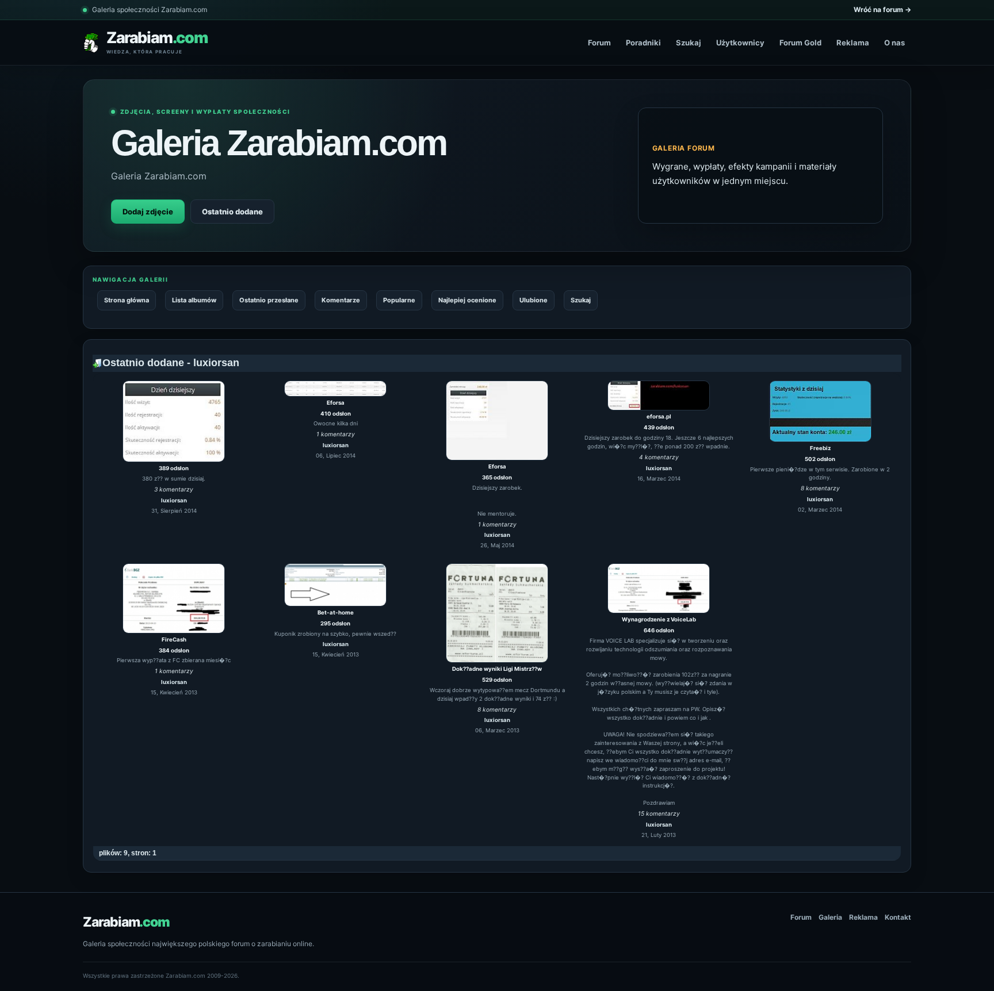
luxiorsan (174, 500)
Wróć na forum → (882, 9)
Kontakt (898, 917)
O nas (894, 42)
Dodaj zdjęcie (148, 211)
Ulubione (533, 300)
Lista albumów (194, 300)
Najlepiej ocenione (467, 300)
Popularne (399, 300)
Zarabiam (126, 922)
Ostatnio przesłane (269, 300)
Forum (599, 42)
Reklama (852, 42)
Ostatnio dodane (232, 211)
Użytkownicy (740, 42)
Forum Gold (800, 42)
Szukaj (688, 42)
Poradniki (643, 42)
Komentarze (341, 300)
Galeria (830, 917)
